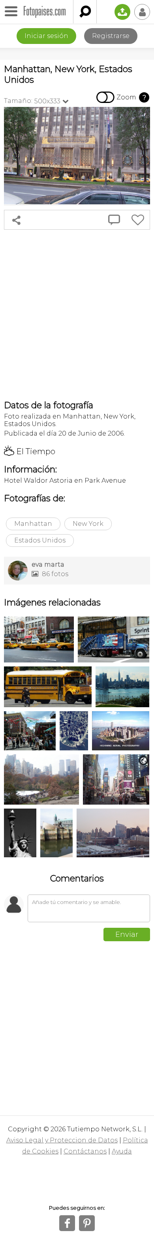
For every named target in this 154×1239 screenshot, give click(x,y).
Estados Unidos (40, 540)
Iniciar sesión (46, 36)
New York (88, 523)
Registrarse (111, 36)
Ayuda (122, 1151)
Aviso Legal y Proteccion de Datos (62, 1140)
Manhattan (33, 523)
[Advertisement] (77, 315)
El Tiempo (29, 451)
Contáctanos (85, 1151)
